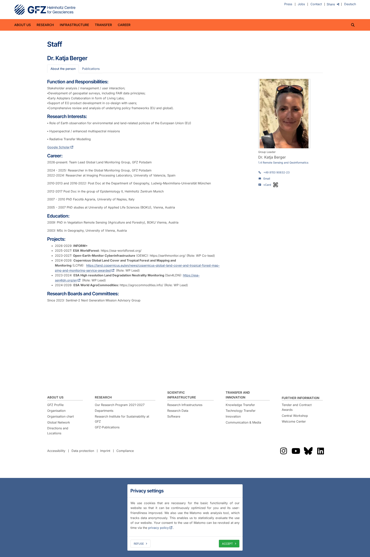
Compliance (125, 451)
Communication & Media (243, 422)
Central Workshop (295, 416)
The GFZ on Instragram (283, 451)
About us (22, 25)
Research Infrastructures (184, 405)
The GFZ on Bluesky (308, 451)
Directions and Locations (57, 430)
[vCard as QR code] (275, 184)
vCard (267, 184)
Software (173, 416)
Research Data (177, 411)
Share (331, 4)
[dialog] (185, 517)
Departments (104, 411)
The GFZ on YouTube (295, 451)
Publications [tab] (91, 69)
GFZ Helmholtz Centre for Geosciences (44, 9)
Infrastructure (74, 25)
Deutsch (350, 4)
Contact (316, 4)
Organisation (56, 411)
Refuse (139, 543)
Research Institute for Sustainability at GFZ (122, 418)
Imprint (105, 451)
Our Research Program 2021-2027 (120, 405)
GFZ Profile (55, 405)
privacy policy (158, 528)
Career (124, 25)
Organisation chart (60, 416)
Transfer (103, 25)
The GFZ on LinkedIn (320, 451)
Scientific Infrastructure (181, 395)
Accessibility (56, 451)
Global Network (58, 422)
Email (266, 178)
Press (288, 4)
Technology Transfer (241, 411)
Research (45, 25)
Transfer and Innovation (238, 395)
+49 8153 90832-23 (276, 172)
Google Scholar (58, 147)
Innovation (233, 416)
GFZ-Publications (107, 427)
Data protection (82, 451)
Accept (227, 543)
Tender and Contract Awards (297, 407)
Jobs (301, 4)
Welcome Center (294, 421)
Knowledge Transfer (240, 405)
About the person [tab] (63, 69)
